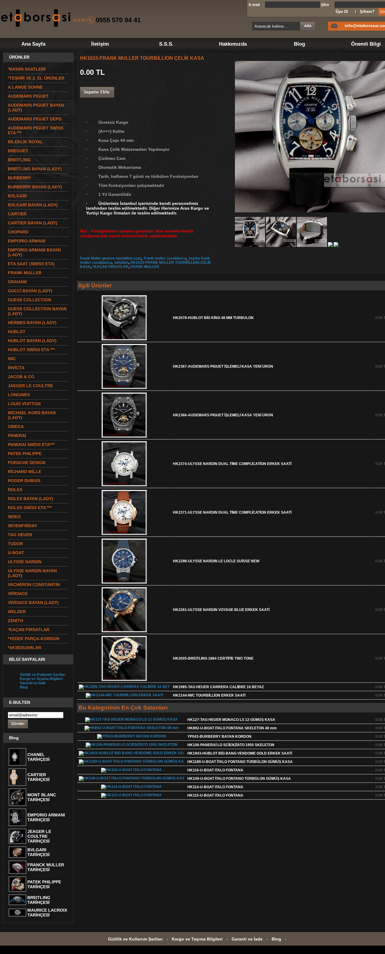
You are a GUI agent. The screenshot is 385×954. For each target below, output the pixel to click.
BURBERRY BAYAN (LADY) (35, 186)
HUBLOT (17, 331)
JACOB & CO (21, 376)
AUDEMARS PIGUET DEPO (35, 119)
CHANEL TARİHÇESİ (38, 757)
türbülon (120, 262)
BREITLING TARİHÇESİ (38, 900)
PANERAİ (17, 435)
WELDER (17, 611)
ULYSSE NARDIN (25, 561)
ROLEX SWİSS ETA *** (29, 507)
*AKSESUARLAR (24, 647)
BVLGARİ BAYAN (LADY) (33, 204)
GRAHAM (17, 281)
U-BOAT (16, 552)
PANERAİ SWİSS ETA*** (31, 444)
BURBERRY (19, 177)
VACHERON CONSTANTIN (34, 584)
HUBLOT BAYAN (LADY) (32, 340)
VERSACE (18, 593)
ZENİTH (15, 620)
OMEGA (16, 426)
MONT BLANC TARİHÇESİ (41, 797)
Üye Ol (342, 11)
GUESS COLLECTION (29, 299)
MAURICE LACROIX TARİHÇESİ (47, 912)
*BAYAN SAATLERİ (26, 69)
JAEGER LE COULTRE (30, 385)
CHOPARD (18, 231)
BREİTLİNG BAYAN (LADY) (35, 168)
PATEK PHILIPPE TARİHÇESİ (44, 884)
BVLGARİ (17, 195)
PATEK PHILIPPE (25, 453)
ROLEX (15, 489)
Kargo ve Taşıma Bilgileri (41, 679)
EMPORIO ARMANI (26, 241)
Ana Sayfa (33, 44)
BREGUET (18, 150)
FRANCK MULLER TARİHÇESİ (45, 867)
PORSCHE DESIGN (26, 462)
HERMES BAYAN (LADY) (32, 322)
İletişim (100, 44)
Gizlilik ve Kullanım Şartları (43, 675)
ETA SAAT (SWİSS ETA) (31, 263)
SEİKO (14, 516)
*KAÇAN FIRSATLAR (110, 267)
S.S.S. (166, 44)
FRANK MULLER (25, 272)
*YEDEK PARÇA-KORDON (33, 638)
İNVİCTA (16, 367)
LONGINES (19, 394)
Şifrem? (367, 11)
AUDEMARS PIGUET (28, 96)
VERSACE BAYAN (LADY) (33, 602)
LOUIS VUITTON (24, 403)
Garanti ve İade (33, 683)
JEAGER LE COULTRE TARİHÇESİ (39, 836)
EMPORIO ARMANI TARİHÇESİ (46, 817)
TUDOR (15, 543)
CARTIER (17, 213)
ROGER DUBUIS (24, 480)
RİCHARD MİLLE (24, 471)
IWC (12, 358)
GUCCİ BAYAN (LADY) (30, 290)
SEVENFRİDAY (22, 525)
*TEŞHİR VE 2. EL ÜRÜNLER (36, 78)
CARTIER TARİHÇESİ (38, 777)
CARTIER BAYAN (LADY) (32, 222)
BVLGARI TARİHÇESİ (38, 852)
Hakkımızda (233, 44)
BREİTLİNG (19, 159)
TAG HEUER (20, 534)
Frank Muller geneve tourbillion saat (110, 258)
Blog (299, 44)
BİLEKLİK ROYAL (25, 141)
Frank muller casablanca (164, 258)
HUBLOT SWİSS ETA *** (31, 349)
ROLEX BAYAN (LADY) (30, 498)
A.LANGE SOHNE (25, 87)
